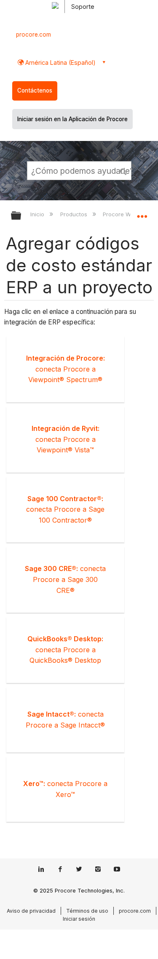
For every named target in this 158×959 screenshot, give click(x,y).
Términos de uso (87, 911)
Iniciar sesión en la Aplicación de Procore (72, 119)
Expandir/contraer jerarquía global (21, 216)
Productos (74, 214)
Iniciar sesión (79, 919)
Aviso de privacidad (31, 911)
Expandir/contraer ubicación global (142, 213)
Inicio (38, 214)
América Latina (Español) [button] (60, 62)
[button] (123, 170)
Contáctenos (34, 90)
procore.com (33, 34)
